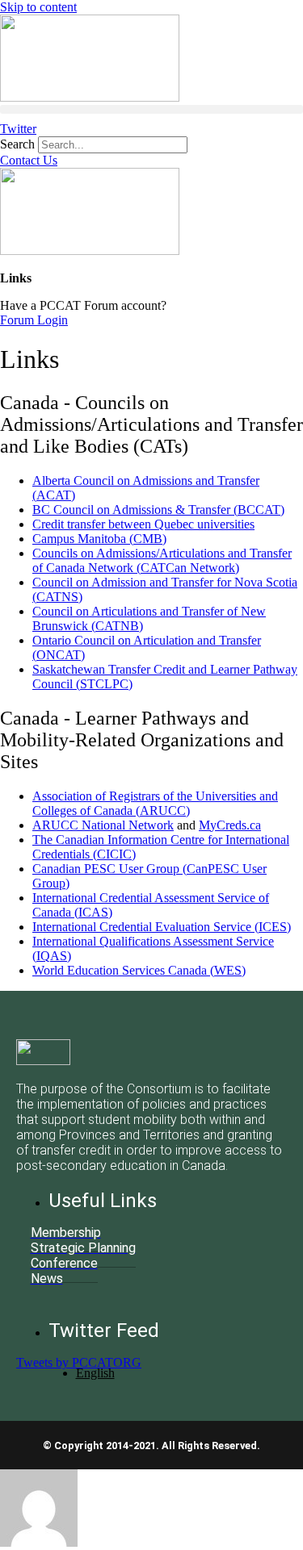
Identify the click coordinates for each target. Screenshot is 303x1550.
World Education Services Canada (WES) (139, 970)
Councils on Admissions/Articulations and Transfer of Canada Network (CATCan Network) (162, 560)
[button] (151, 109)
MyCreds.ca (230, 825)
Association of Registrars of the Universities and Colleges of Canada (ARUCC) (155, 803)
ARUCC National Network (103, 825)
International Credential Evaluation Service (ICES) (161, 927)
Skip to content (38, 7)
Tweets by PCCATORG (78, 1362)
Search (17, 144)
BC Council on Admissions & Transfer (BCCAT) (158, 509)
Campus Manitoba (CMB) (99, 538)
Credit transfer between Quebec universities (143, 524)
